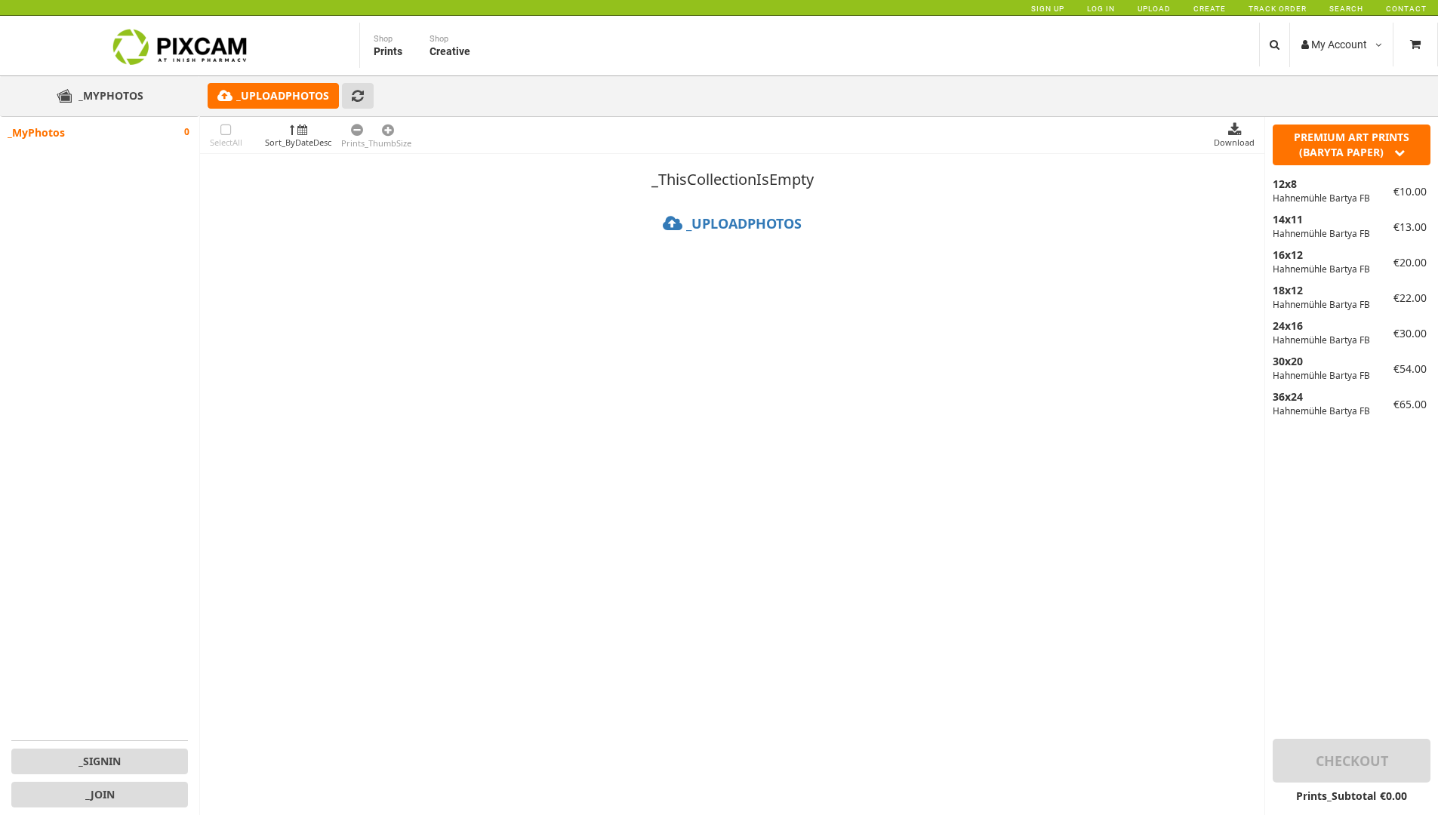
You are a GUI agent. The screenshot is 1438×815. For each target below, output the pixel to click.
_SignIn (100, 761)
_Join (100, 794)
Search (1346, 9)
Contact (1406, 9)
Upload (1154, 9)
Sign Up (1047, 9)
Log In (1101, 9)
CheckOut (1352, 761)
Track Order (1278, 9)
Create (1209, 9)
